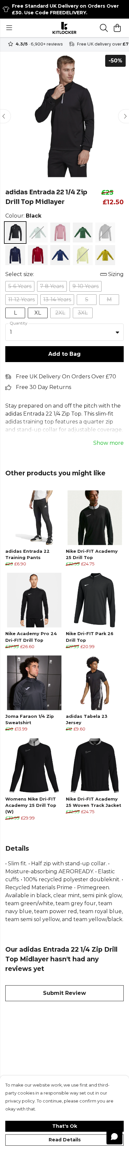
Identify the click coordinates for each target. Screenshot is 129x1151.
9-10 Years (85, 286)
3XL (83, 313)
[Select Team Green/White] (83, 232)
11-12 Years (21, 299)
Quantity (18, 323)
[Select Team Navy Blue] (15, 255)
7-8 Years (52, 286)
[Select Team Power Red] (38, 255)
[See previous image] (5, 116)
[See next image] (123, 116)
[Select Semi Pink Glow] (60, 232)
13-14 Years (57, 299)
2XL (60, 313)
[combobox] (64, 332)
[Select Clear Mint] (38, 232)
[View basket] (117, 28)
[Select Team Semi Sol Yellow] (83, 255)
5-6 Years (19, 286)
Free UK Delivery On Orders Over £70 (66, 376)
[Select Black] (15, 232)
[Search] (103, 28)
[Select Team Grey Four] (105, 232)
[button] (117, 332)
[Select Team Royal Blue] (60, 255)
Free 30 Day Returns (43, 387)
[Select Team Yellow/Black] (105, 255)
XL (37, 313)
